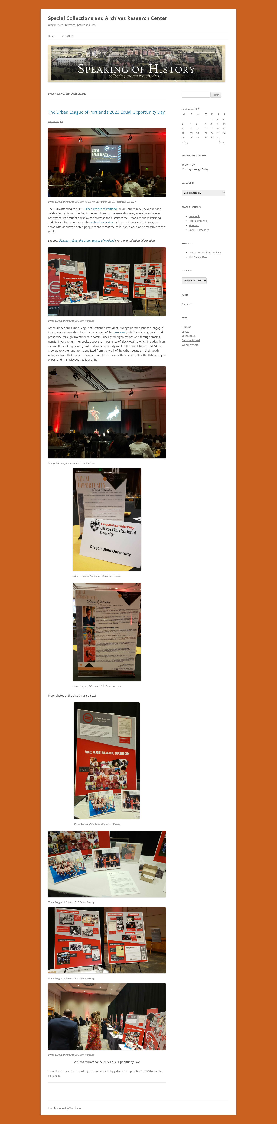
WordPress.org (190, 344)
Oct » (221, 142)
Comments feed (191, 340)
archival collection (101, 222)
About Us (68, 35)
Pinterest (194, 225)
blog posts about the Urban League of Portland (86, 240)
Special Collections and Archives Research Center (107, 18)
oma (120, 1071)
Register (186, 326)
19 (191, 133)
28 (205, 137)
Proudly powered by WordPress (64, 1108)
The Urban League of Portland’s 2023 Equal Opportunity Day (106, 112)
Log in (185, 331)
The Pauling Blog (198, 257)
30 (218, 137)
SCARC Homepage (199, 230)
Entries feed (188, 335)
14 (205, 128)
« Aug (185, 142)
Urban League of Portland (100, 209)
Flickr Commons (198, 221)
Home (51, 35)
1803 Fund (119, 332)
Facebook (194, 216)
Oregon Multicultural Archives (205, 252)
